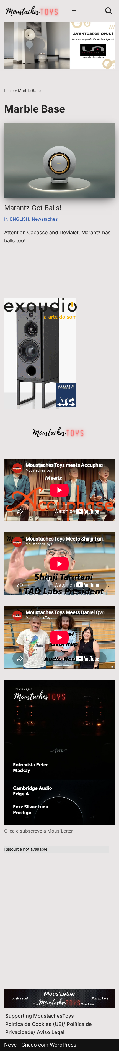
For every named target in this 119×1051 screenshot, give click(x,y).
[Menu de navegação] (74, 10)
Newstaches (45, 219)
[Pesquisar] (108, 10)
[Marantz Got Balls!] (59, 160)
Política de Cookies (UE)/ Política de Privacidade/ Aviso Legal (48, 1028)
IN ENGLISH (16, 219)
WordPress (63, 1045)
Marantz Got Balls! (32, 208)
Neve (10, 1045)
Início (9, 90)
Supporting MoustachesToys (39, 1016)
